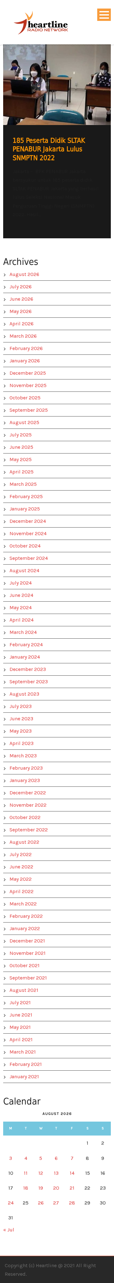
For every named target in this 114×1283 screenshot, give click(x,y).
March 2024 (23, 632)
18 (25, 1188)
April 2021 (21, 1039)
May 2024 (21, 607)
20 (56, 1188)
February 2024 (26, 645)
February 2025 (26, 496)
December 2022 (28, 793)
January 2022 (25, 928)
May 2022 (21, 879)
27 (56, 1203)
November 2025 (28, 385)
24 (11, 1203)
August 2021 (24, 990)
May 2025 (21, 459)
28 (72, 1203)
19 (40, 1188)
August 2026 (24, 274)
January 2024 (25, 657)
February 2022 (26, 916)
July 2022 (21, 854)
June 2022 (21, 867)
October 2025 (25, 398)
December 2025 (28, 373)
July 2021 (20, 1002)
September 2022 (29, 830)
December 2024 (28, 521)
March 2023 (23, 756)
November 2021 (28, 953)
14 (72, 1173)
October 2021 (25, 965)
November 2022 (28, 805)
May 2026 (21, 311)
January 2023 (25, 780)
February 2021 (26, 1064)
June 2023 (21, 719)
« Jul (8, 1230)
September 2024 (29, 558)
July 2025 (21, 435)
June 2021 (21, 1015)
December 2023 (28, 669)
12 (40, 1173)
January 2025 (25, 509)
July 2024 (21, 583)
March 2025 (23, 484)
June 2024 (21, 595)
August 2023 (24, 694)
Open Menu (104, 15)
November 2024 (28, 533)
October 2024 (25, 546)
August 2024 (24, 570)
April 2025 (22, 472)
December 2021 (27, 941)
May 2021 (20, 1027)
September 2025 (29, 410)
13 (56, 1173)
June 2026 (21, 299)
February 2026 (26, 348)
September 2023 (29, 682)
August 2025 (24, 422)
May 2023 (21, 731)
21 (72, 1188)
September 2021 (28, 978)
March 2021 (23, 1052)
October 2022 (25, 817)
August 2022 (24, 842)
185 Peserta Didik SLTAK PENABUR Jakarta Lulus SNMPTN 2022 (49, 149)
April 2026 (22, 324)
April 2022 (22, 891)
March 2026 (23, 336)
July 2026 (21, 287)
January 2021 (24, 1076)
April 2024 (22, 620)
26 (41, 1203)
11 (26, 1173)
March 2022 (23, 904)
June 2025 (21, 447)
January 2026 (25, 361)
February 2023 (26, 768)
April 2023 (22, 743)
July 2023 (21, 706)
